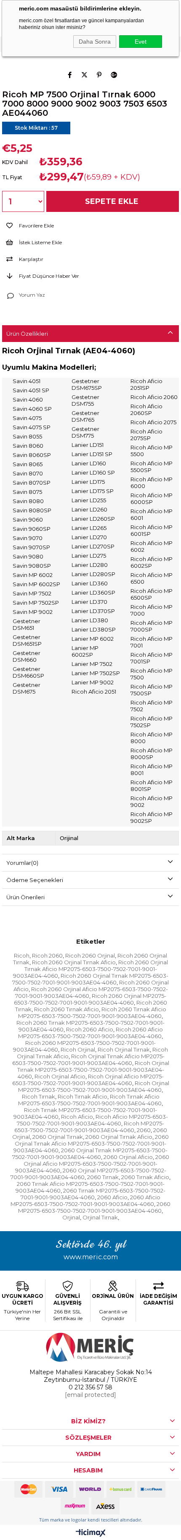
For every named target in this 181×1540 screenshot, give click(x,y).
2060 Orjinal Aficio (128, 1157)
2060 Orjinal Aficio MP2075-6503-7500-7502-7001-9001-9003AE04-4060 (92, 1164)
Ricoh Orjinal (78, 1049)
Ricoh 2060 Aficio (89, 1029)
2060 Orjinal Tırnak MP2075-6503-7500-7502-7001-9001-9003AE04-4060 (90, 1153)
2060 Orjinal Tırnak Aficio (118, 1136)
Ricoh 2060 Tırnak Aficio (66, 1009)
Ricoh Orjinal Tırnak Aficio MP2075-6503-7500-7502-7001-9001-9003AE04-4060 (88, 1059)
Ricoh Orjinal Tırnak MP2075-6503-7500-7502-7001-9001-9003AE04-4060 (93, 1070)
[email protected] (90, 1395)
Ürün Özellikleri (27, 333)
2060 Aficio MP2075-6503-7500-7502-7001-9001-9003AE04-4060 (85, 1200)
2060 (144, 1130)
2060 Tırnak (103, 1177)
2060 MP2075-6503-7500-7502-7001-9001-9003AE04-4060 (94, 1207)
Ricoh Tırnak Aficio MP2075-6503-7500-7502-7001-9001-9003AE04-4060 (90, 1100)
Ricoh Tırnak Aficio (82, 1096)
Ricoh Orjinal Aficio (60, 1076)
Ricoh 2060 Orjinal (90, 955)
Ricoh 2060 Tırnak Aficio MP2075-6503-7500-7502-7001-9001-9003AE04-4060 (92, 1012)
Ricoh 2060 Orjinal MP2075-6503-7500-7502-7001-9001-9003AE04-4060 (90, 999)
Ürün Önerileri (25, 897)
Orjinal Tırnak (100, 1217)
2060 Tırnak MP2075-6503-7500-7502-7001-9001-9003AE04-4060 (93, 1194)
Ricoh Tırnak (38, 1096)
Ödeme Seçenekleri (34, 880)
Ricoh (21, 955)
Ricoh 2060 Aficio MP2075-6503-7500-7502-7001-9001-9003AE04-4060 (90, 1032)
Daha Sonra (95, 41)
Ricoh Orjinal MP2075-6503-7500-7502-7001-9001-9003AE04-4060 (93, 1086)
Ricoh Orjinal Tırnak (124, 1049)
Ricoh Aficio (77, 1116)
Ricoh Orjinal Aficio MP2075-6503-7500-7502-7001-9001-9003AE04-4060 (88, 1079)
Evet (140, 41)
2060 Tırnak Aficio (145, 1177)
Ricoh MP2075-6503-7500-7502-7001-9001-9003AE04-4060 (89, 1126)
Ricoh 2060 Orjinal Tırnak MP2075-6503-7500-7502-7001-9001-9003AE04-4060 (90, 979)
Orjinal (71, 1217)
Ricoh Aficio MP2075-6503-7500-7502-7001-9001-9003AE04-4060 (92, 1120)
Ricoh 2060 (47, 955)
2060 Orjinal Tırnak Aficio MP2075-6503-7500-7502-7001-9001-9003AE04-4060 (91, 1143)
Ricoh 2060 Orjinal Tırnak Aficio (74, 962)
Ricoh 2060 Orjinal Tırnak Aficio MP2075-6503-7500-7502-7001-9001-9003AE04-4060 (90, 969)
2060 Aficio (112, 1197)
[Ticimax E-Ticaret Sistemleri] (91, 1533)
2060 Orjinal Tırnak (57, 1136)
